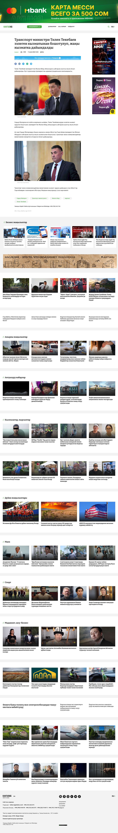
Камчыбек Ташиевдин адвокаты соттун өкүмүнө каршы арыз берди (73, 780)
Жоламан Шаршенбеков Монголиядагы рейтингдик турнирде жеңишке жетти (41, 604)
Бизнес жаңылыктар (16, 222)
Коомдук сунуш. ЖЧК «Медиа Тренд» (13, 816)
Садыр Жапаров (21, 198)
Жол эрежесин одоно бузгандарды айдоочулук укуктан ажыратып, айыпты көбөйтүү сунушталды (44, 743)
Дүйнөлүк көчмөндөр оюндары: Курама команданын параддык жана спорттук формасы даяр (14, 604)
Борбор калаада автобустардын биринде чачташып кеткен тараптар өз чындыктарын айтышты (100, 442)
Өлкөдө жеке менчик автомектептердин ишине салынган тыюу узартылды (41, 359)
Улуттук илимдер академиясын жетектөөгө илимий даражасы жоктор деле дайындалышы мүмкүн (100, 744)
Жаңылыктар (33, 26)
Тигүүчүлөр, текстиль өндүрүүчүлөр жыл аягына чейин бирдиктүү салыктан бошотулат (72, 359)
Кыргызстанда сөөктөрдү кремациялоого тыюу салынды (14, 398)
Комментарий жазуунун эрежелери (13, 818)
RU (113, 796)
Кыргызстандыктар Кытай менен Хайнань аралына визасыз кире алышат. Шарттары (72, 318)
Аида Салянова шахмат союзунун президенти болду (101, 603)
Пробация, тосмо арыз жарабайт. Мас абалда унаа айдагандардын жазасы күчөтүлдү (101, 686)
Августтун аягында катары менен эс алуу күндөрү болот (43, 318)
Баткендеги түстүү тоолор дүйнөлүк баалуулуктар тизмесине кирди (16, 686)
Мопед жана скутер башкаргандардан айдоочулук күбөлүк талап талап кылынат (71, 686)
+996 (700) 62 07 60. (55, 206)
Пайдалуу (71, 26)
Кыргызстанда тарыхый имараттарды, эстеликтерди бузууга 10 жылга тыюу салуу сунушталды (71, 400)
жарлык (67, 198)
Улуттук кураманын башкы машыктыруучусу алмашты (70, 603)
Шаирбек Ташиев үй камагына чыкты (14, 780)
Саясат (16, 52)
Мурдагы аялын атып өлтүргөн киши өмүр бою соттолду (100, 478)
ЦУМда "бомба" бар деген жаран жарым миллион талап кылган (43, 441)
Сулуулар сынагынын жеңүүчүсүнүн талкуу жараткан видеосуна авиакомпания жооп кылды (19, 650)
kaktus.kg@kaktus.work (16, 805)
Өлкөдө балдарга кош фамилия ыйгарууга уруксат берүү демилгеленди (43, 399)
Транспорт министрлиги (39, 198)
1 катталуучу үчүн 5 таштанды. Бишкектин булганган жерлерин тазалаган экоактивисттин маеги (72, 564)
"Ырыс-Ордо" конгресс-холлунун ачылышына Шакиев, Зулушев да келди (72, 296)
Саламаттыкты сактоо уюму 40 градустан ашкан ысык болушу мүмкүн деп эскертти (57, 524)
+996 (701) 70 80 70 (53, 807)
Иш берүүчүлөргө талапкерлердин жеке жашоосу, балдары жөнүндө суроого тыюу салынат (44, 781)
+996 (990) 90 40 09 (19, 807)
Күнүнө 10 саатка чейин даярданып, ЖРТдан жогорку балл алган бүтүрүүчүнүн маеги (102, 564)
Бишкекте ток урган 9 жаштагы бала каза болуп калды (14, 478)
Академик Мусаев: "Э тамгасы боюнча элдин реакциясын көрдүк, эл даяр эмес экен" (16, 564)
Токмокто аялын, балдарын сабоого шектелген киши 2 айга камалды (72, 479)
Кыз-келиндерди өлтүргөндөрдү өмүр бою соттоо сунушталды (101, 780)
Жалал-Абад (55, 198)
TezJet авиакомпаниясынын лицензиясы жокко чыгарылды (101, 398)
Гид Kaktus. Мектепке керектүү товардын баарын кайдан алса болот (14, 318)
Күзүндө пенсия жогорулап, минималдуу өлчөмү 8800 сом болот (100, 318)
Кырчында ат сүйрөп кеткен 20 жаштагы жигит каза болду (43, 478)
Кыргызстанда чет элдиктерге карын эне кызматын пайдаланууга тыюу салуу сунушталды (71, 707)
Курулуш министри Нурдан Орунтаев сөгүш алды (41, 295)
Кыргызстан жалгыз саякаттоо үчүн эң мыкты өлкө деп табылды (101, 705)
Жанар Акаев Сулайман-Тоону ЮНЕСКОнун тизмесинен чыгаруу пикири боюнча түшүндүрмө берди (101, 297)
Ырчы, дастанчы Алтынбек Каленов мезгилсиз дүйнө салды (58, 649)
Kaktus (42, 52)
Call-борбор (62, 26)
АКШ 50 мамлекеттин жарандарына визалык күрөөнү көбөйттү (96, 524)
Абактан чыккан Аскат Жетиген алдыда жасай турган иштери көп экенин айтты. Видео (15, 359)
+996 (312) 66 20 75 (29, 805)
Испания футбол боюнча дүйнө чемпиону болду (21, 523)
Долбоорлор (52, 26)
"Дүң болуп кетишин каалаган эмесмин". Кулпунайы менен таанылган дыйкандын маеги (42, 564)
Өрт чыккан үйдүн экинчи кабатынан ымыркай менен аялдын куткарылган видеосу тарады (71, 442)
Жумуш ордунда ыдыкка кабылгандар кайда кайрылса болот (100, 359)
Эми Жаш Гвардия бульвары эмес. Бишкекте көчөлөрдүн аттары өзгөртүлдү (15, 296)
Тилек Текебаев (21, 201)
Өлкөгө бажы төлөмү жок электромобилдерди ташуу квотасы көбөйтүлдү (29, 706)
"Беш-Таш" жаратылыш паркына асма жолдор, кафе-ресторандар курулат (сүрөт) (15, 743)
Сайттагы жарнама (8, 802)
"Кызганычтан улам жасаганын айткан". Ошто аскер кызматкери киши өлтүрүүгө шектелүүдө (15, 442)
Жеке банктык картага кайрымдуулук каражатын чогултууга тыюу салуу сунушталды (70, 744)
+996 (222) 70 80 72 (42, 807)
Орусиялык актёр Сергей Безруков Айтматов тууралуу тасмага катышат (96, 649)
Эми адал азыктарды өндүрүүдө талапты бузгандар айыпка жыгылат (43, 686)
